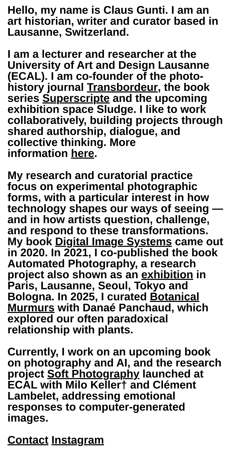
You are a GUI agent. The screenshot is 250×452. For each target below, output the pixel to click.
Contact (27, 440)
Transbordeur (122, 87)
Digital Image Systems (113, 241)
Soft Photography (93, 373)
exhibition (167, 274)
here (82, 153)
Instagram (77, 440)
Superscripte (76, 98)
